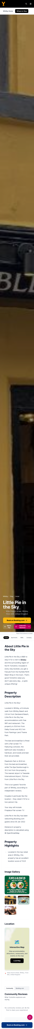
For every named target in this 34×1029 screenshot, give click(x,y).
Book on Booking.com (16, 620)
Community (9, 988)
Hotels (6, 637)
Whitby (5, 596)
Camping (29, 637)
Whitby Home (8, 11)
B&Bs (21, 637)
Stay (11, 596)
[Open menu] (30, 4)
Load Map (17, 961)
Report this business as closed (24, 633)
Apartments (14, 637)
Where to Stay (22, 11)
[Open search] (26, 3)
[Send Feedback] (29, 1017)
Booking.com (20, 988)
